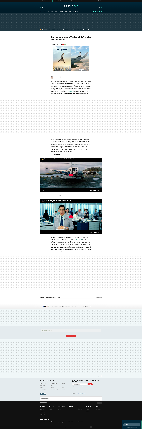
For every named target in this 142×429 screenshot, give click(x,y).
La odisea (52, 387)
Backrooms (53, 29)
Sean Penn (77, 306)
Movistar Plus (42, 385)
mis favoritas (79, 239)
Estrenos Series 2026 (72, 376)
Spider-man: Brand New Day (55, 390)
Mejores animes (86, 376)
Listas (63, 385)
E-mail (65, 44)
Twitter (101, 11)
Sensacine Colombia (61, 422)
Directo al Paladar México (70, 422)
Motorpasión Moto (79, 409)
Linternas (63, 389)
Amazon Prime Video (54, 383)
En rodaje (56, 306)
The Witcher (85, 29)
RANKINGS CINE (68, 11)
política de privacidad (84, 386)
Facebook (95, 11)
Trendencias (87, 408)
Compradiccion (88, 411)
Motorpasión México (80, 421)
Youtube (99, 11)
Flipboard (97, 11)
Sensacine (59, 408)
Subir (99, 402)
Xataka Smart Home (43, 412)
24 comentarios (55, 44)
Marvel (63, 29)
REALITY (56, 11)
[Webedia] (43, 402)
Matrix (89, 29)
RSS (85, 393)
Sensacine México (61, 421)
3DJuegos (50, 408)
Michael (49, 29)
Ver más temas (43, 393)
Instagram (93, 11)
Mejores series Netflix (79, 376)
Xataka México (42, 421)
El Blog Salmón (97, 408)
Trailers (60, 306)
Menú (43, 7)
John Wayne (67, 29)
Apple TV (41, 387)
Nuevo (99, 7)
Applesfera (41, 411)
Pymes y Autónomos (98, 409)
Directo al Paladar (70, 408)
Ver (71, 335)
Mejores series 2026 (50, 376)
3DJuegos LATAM (51, 421)
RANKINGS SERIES (76, 11)
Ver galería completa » (98, 297)
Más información (71, 427)
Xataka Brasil (42, 422)
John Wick (58, 29)
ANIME (61, 11)
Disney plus (63, 383)
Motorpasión (79, 408)
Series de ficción (43, 383)
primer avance (71, 91)
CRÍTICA (44, 11)
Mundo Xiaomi (42, 414)
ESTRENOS (50, 11)
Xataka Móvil (42, 409)
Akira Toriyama (79, 29)
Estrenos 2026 (65, 376)
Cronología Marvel (93, 376)
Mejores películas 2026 (57, 376)
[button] (57, 77)
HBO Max (63, 387)
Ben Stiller (82, 306)
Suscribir (90, 384)
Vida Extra (50, 409)
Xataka (41, 408)
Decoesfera (87, 409)
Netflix (52, 385)
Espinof (71, 6)
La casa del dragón (43, 389)
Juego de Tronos (73, 29)
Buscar (100, 399)
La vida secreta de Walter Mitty (68, 306)
